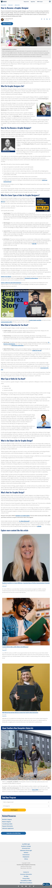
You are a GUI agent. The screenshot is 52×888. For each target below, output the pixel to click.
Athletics (26, 852)
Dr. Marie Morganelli (24, 521)
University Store (26, 848)
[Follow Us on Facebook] (18, 886)
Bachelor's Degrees (7, 819)
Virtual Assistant (47, 884)
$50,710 (3, 201)
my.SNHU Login (26, 844)
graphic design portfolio (35, 320)
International (26, 854)
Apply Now (33, 1)
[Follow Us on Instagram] (29, 886)
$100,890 (34, 243)
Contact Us (26, 872)
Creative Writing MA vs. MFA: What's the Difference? (15, 647)
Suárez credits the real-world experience (11, 282)
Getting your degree (6, 276)
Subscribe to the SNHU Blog (13, 833)
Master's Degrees (6, 821)
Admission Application (8, 828)
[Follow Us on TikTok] (33, 886)
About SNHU (3, 5)
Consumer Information (26, 874)
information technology (17, 345)
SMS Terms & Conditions (26, 882)
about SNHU (35, 789)
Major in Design (7, 23)
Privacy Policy (26, 878)
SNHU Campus (40, 1)
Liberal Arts (17, 5)
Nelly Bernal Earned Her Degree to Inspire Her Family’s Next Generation (20, 712)
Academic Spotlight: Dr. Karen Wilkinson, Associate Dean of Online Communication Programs (26, 583)
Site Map (26, 876)
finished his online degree (31, 278)
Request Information (7, 826)
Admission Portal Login (26, 850)
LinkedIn (39, 526)
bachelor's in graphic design (23, 515)
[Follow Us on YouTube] (26, 886)
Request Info (26, 1)
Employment (26, 857)
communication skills (6, 322)
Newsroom (10, 5)
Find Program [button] (14, 810)
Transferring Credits (7, 824)
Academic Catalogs (26, 846)
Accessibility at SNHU (26, 880)
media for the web (36, 350)
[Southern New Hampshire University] (4, 1)
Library (26, 859)
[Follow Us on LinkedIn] (22, 886)
